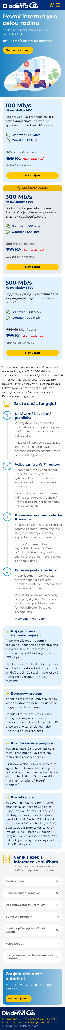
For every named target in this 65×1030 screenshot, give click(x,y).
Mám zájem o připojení (31, 618)
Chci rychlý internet (18, 50)
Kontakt (46, 1022)
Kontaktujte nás (18, 998)
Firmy (5, 1022)
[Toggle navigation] (58, 5)
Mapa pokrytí (15, 943)
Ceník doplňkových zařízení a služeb (26, 930)
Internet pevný (11, 1018)
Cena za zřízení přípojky (23, 893)
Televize (52, 1018)
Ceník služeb (15, 881)
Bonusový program (19, 916)
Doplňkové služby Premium (25, 904)
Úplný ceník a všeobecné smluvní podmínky (29, 957)
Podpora (17, 1022)
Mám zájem (32, 175)
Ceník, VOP (31, 1022)
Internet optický (34, 1018)
